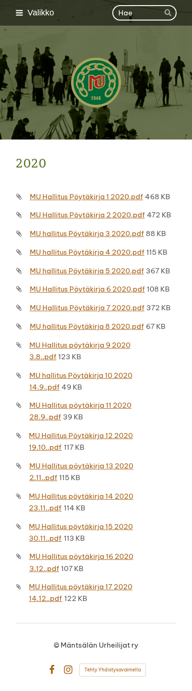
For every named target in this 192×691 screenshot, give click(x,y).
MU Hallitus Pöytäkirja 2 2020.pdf (87, 214)
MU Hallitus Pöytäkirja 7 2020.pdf (87, 307)
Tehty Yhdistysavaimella (112, 670)
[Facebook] (52, 670)
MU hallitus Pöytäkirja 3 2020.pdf (87, 233)
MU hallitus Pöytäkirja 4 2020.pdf (87, 252)
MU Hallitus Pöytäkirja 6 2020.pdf (87, 289)
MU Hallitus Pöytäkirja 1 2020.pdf (86, 196)
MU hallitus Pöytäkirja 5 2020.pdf (87, 270)
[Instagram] (68, 670)
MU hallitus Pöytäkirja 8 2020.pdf (87, 326)
